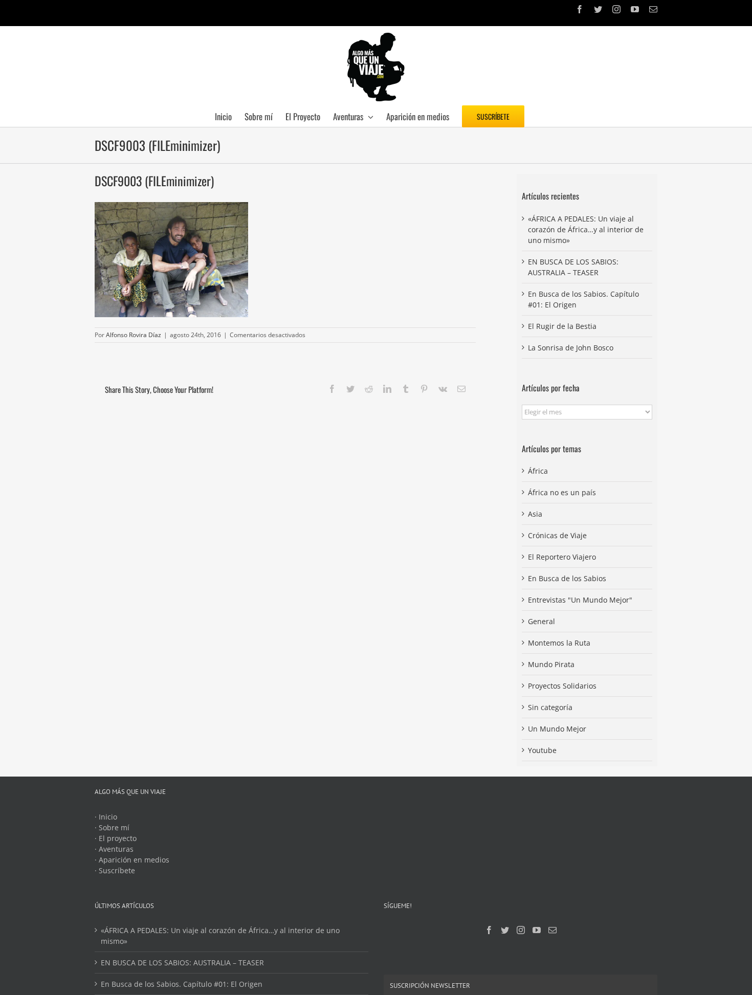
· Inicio (106, 817)
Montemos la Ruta (559, 643)
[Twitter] (505, 930)
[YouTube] (537, 930)
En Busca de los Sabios (567, 578)
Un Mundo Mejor (557, 729)
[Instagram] (521, 930)
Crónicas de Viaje (557, 535)
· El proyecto (116, 838)
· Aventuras (114, 849)
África (538, 471)
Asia (535, 514)
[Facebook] (489, 930)
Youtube (542, 750)
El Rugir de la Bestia (562, 326)
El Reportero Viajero (562, 557)
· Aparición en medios (132, 860)
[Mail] (552, 930)
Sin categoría (550, 707)
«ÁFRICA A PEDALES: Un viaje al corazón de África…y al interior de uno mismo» (586, 229)
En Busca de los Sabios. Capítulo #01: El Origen (181, 984)
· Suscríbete (115, 870)
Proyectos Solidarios (562, 686)
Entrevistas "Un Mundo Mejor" (580, 600)
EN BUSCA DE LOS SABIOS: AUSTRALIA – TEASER (182, 962)
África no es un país (562, 492)
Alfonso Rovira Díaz (133, 334)
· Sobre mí (112, 827)
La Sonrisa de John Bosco (570, 347)
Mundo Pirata (551, 664)
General (541, 621)
